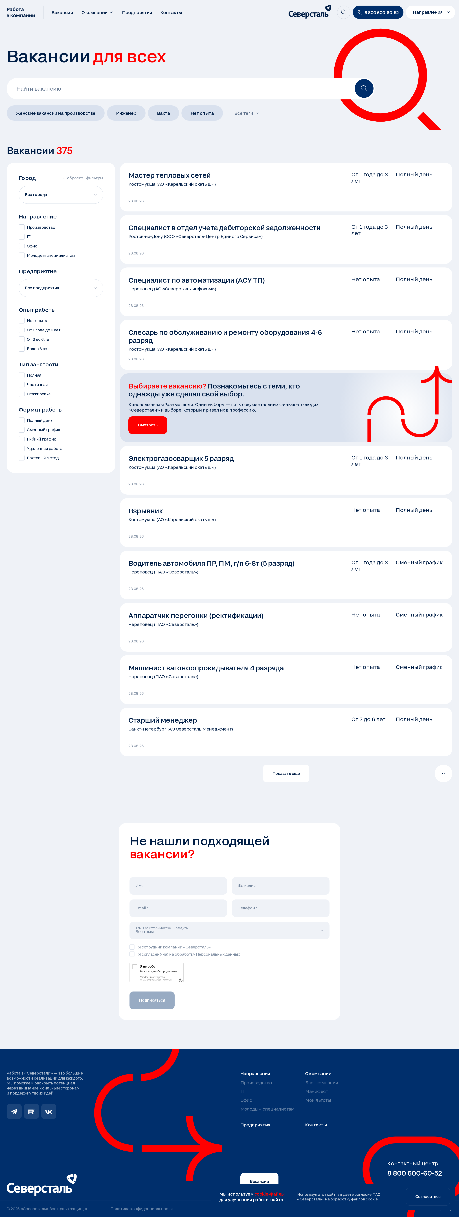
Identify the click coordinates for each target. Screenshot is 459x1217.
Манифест (316, 1091)
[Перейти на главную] (21, 12)
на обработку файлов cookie (351, 1199)
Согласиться (428, 1196)
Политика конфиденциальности (142, 1208)
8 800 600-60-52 (414, 1173)
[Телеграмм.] (14, 1111)
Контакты (171, 12)
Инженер (126, 113)
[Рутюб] (31, 1111)
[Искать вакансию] (364, 88)
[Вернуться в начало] (443, 773)
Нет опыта (202, 113)
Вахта (163, 113)
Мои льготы (318, 1100)
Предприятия (137, 12)
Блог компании (321, 1082)
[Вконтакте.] (48, 1111)
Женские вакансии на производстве (55, 113)
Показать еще (286, 773)
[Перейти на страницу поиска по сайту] (343, 12)
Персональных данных (218, 954)
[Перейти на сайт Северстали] (310, 12)
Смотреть (148, 425)
